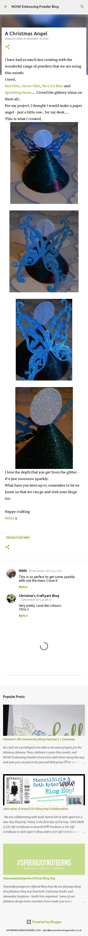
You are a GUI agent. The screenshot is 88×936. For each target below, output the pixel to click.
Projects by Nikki (18, 537)
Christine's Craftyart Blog (39, 596)
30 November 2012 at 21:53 (45, 570)
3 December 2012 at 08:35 (35, 599)
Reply (23, 587)
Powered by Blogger (46, 922)
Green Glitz (30, 86)
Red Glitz (12, 86)
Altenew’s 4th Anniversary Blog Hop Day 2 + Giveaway (39, 739)
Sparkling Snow (18, 92)
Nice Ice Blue (52, 86)
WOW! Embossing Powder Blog (35, 6)
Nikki (9, 518)
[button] (7, 47)
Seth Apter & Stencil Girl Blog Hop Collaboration (35, 808)
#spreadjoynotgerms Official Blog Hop (29, 878)
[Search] (82, 6)
